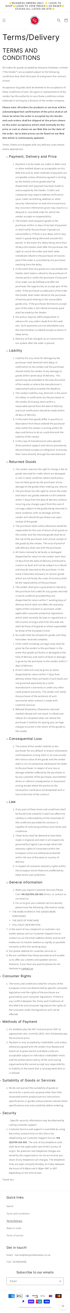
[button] (4, 20)
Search (10, 1206)
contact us (27, 968)
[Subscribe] (59, 1281)
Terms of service (15, 1235)
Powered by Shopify (44, 1307)
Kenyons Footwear (30, 1307)
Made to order (14, 1228)
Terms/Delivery (14, 1220)
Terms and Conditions (18, 1213)
